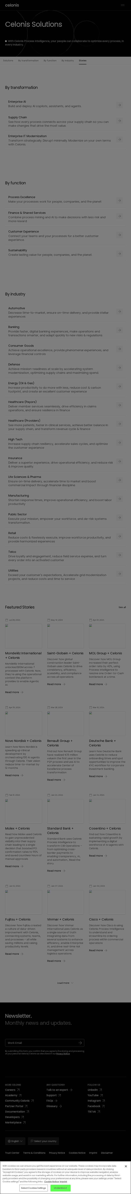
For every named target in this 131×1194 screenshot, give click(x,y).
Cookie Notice (51, 1181)
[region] (65, 1177)
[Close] (125, 1166)
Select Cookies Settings (33, 1188)
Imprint (63, 1181)
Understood (60, 1188)
